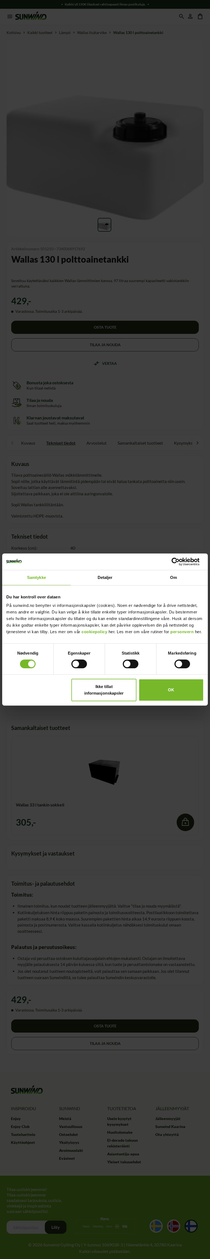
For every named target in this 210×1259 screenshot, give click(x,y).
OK (171, 689)
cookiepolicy (94, 631)
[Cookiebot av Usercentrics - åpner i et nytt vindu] (180, 562)
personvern (182, 631)
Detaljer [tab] (105, 577)
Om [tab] (173, 577)
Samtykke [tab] (36, 577)
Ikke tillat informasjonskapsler (104, 689)
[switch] (79, 664)
